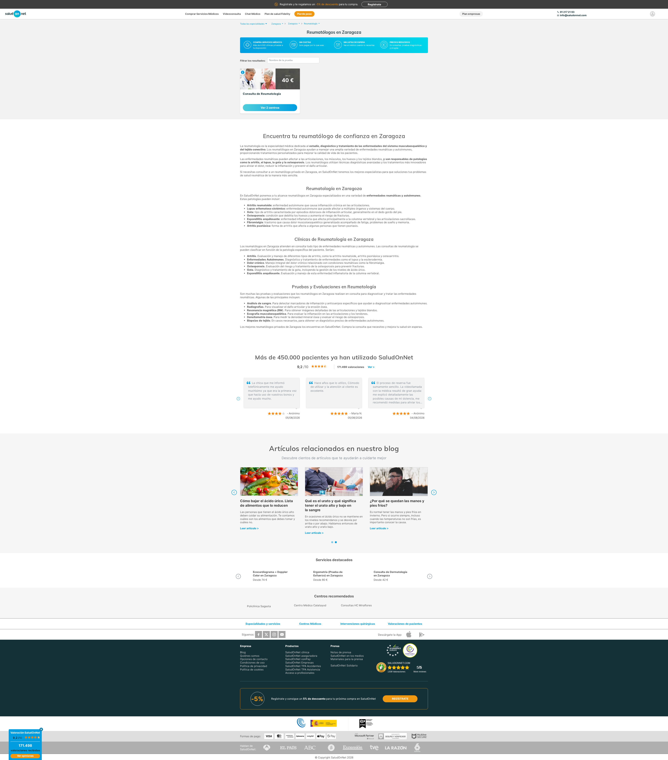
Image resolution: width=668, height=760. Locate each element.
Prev (234, 492)
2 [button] (335, 429)
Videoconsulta (232, 13)
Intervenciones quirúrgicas (357, 623)
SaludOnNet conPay (298, 659)
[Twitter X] (266, 634)
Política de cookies (252, 669)
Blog (243, 652)
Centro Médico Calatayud (310, 605)
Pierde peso (304, 13)
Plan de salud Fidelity (277, 13)
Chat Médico (252, 13)
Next (434, 492)
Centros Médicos (310, 623)
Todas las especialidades (252, 23)
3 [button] (341, 429)
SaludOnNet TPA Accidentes (303, 666)
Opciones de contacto (254, 659)
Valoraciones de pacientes (405, 623)
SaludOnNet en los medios (347, 655)
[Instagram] (274, 634)
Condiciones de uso (252, 662)
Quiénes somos (249, 655)
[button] (238, 398)
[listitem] (270, 91)
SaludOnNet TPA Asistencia (302, 669)
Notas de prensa (341, 652)
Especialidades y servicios (263, 623)
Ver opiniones (25, 755)
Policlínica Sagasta (259, 606)
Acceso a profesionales (299, 672)
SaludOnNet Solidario (344, 665)
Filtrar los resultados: (252, 60)
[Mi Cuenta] (652, 14)
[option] (334, 399)
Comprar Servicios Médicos (202, 13)
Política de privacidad (253, 666)
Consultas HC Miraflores (356, 605)
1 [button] (330, 429)
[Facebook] (258, 634)
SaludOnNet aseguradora (301, 655)
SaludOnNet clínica (297, 652)
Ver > (371, 367)
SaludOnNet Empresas (299, 662)
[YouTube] (282, 634)
